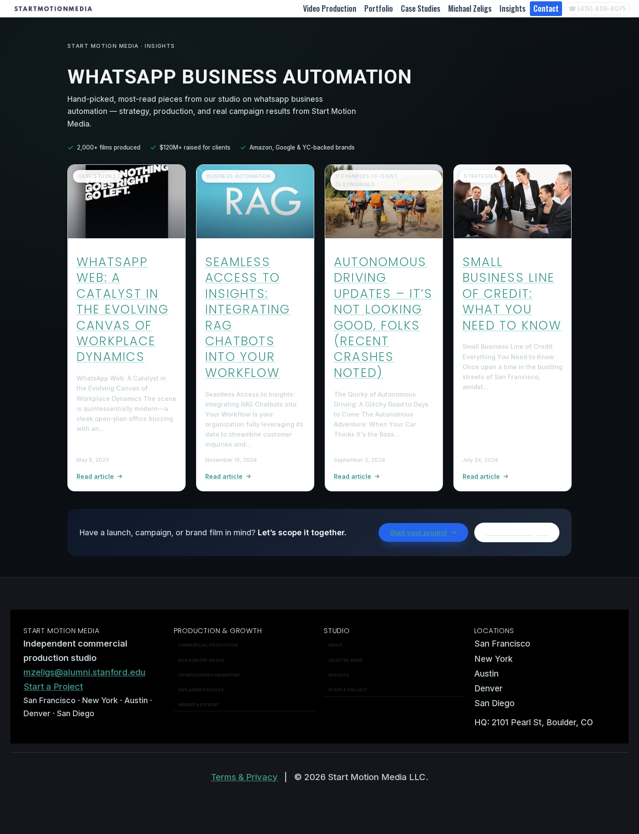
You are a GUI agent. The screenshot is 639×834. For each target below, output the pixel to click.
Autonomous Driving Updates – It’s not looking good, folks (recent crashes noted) (383, 317)
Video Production (329, 8)
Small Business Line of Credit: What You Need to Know (512, 294)
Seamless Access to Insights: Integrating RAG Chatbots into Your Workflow (247, 317)
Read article (95, 476)
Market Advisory (198, 704)
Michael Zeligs (470, 8)
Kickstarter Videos (201, 660)
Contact (546, 8)
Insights (512, 8)
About (335, 645)
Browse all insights (517, 532)
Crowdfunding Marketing (209, 675)
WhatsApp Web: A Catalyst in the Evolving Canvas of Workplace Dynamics (123, 309)
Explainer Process (201, 689)
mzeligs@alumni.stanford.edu (84, 672)
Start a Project (53, 686)
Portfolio (378, 8)
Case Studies (420, 8)
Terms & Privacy (244, 777)
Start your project (418, 532)
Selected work (345, 660)
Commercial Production (208, 645)
